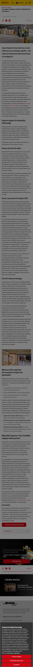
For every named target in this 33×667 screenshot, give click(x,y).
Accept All (16, 664)
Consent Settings (16, 656)
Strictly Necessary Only (16, 660)
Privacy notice (9, 653)
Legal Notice (17, 653)
